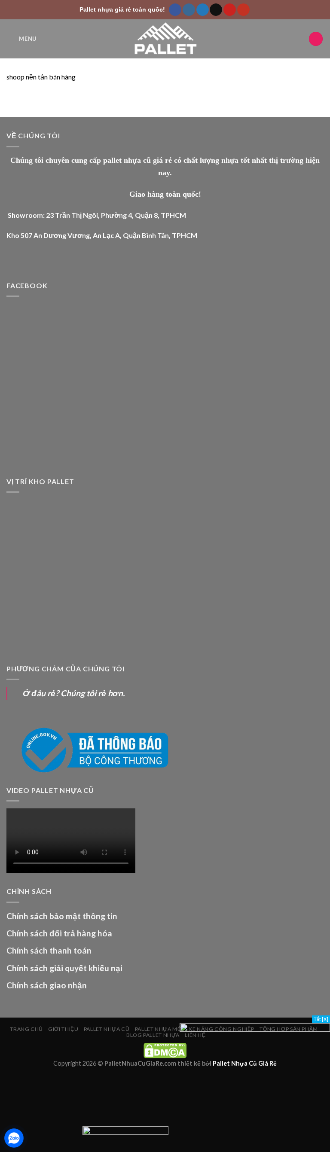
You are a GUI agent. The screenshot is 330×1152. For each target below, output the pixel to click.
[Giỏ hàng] (316, 39)
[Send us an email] (216, 9)
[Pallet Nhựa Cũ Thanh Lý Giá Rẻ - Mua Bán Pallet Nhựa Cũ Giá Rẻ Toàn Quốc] (165, 38)
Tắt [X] (321, 1019)
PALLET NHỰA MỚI (159, 1029)
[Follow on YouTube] (243, 9)
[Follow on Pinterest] (229, 9)
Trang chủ (26, 1029)
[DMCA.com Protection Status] (165, 1050)
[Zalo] (14, 1138)
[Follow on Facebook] (175, 9)
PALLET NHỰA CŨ (107, 1029)
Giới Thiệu (63, 1029)
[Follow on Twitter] (202, 9)
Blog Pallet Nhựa (153, 1035)
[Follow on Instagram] (189, 9)
